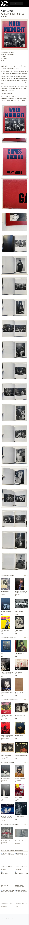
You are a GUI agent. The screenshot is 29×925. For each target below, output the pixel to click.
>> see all (26, 575)
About (20, 917)
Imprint (15, 917)
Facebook (8, 918)
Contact (25, 917)
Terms (3, 918)
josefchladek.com (23, 922)
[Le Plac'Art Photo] (5, 3)
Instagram (14, 918)
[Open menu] (26, 3)
